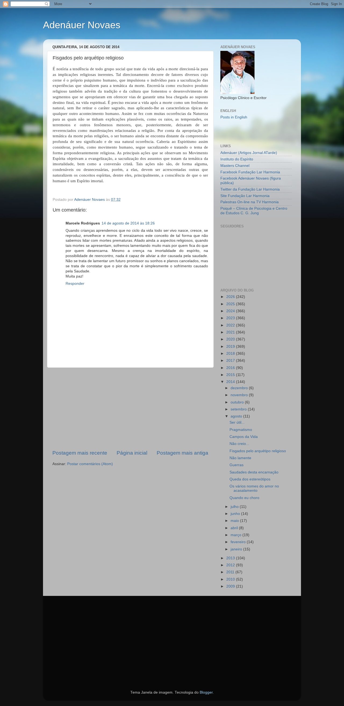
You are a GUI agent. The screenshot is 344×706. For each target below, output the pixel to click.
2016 (231, 368)
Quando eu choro (244, 498)
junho (236, 514)
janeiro (237, 549)
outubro (238, 402)
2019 (231, 347)
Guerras (236, 465)
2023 (231, 318)
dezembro (240, 388)
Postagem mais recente (79, 453)
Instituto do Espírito (236, 159)
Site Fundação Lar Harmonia (245, 196)
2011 (230, 572)
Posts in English (233, 117)
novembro (240, 395)
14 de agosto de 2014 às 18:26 (128, 223)
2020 (231, 339)
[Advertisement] (130, 408)
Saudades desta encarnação (254, 472)
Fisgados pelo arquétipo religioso (258, 451)
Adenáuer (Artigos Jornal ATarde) (248, 153)
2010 (231, 579)
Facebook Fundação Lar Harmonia (250, 172)
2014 (231, 382)
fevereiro (239, 542)
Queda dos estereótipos (250, 479)
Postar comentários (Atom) (90, 464)
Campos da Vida (244, 437)
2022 (231, 325)
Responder (75, 284)
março (236, 535)
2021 (231, 332)
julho (235, 507)
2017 (231, 361)
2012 (231, 565)
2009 (231, 586)
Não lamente (240, 458)
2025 (231, 304)
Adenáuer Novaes (81, 24)
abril (235, 528)
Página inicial (132, 453)
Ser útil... (237, 422)
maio (235, 521)
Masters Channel (234, 166)
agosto (237, 416)
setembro (239, 409)
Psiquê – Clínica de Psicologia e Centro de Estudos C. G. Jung (253, 210)
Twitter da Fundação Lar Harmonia (250, 189)
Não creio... (239, 444)
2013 (231, 558)
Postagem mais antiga (182, 453)
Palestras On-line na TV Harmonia (249, 202)
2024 (231, 311)
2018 (231, 354)
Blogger (206, 692)
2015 (231, 375)
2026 (231, 297)
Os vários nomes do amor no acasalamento (254, 488)
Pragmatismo (241, 430)
